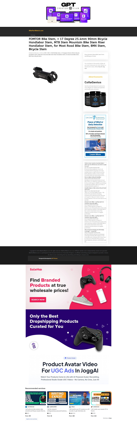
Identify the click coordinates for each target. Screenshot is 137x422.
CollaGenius (93, 82)
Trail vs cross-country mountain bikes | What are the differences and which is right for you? (95, 164)
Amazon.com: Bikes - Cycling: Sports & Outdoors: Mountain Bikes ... (94, 202)
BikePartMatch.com (36, 30)
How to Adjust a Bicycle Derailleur (93, 177)
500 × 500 (46, 53)
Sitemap (33, 35)
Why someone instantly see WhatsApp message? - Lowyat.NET (94, 230)
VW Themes (54, 258)
